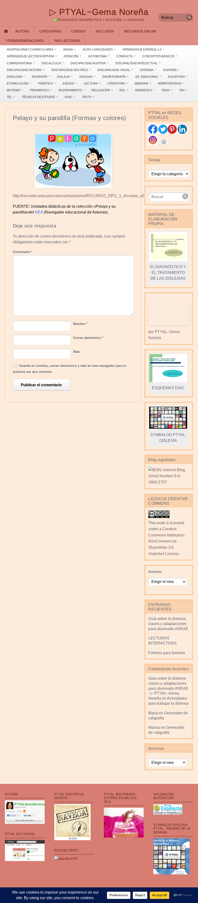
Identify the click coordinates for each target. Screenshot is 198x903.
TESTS (86, 97)
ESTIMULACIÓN (17, 83)
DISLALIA (63, 76)
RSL (122, 90)
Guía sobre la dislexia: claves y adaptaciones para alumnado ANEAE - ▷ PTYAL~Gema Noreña (168, 688)
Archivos (155, 572)
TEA (182, 90)
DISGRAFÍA (39, 76)
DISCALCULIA (51, 63)
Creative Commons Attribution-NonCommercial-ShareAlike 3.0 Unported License (166, 541)
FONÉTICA (45, 83)
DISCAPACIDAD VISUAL (114, 70)
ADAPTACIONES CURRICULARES (30, 49)
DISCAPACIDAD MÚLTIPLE (69, 70)
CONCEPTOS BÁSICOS (158, 56)
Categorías (50, 31)
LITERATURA (116, 83)
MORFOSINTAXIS (170, 83)
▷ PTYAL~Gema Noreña (99, 12)
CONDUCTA (124, 56)
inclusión (105, 31)
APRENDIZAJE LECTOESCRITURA (30, 56)
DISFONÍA (170, 70)
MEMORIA (141, 83)
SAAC (68, 97)
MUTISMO (13, 90)
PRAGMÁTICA (39, 90)
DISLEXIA (85, 76)
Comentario (22, 252)
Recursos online (140, 31)
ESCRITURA (176, 76)
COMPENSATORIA (19, 63)
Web (76, 352)
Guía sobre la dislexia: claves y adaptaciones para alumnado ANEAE (168, 624)
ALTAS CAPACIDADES (98, 49)
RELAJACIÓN (101, 90)
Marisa (154, 727)
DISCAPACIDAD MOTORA (24, 70)
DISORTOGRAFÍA (114, 76)
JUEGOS (68, 83)
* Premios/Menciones (24, 41)
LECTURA (91, 83)
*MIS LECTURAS (67, 41)
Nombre (80, 324)
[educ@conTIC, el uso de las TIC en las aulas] (66, 858)
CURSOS (78, 31)
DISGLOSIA (14, 76)
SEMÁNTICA (143, 90)
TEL (9, 97)
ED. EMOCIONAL (146, 76)
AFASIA (68, 49)
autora (22, 31)
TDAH (166, 90)
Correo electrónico (88, 338)
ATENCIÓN (71, 56)
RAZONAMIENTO (70, 90)
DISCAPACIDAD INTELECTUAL (136, 63)
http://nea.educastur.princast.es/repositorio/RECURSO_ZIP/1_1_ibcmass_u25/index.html (89, 196)
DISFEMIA (147, 70)
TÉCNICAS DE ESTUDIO (38, 97)
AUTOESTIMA (97, 56)
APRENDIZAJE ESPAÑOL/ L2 (142, 49)
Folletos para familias (166, 653)
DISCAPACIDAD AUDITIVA (88, 63)
